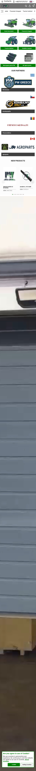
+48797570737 (21, 2)
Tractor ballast (27, 11)
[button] (12, 194)
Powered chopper (15, 11)
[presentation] (3, 182)
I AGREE (14, 764)
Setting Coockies (26, 764)
